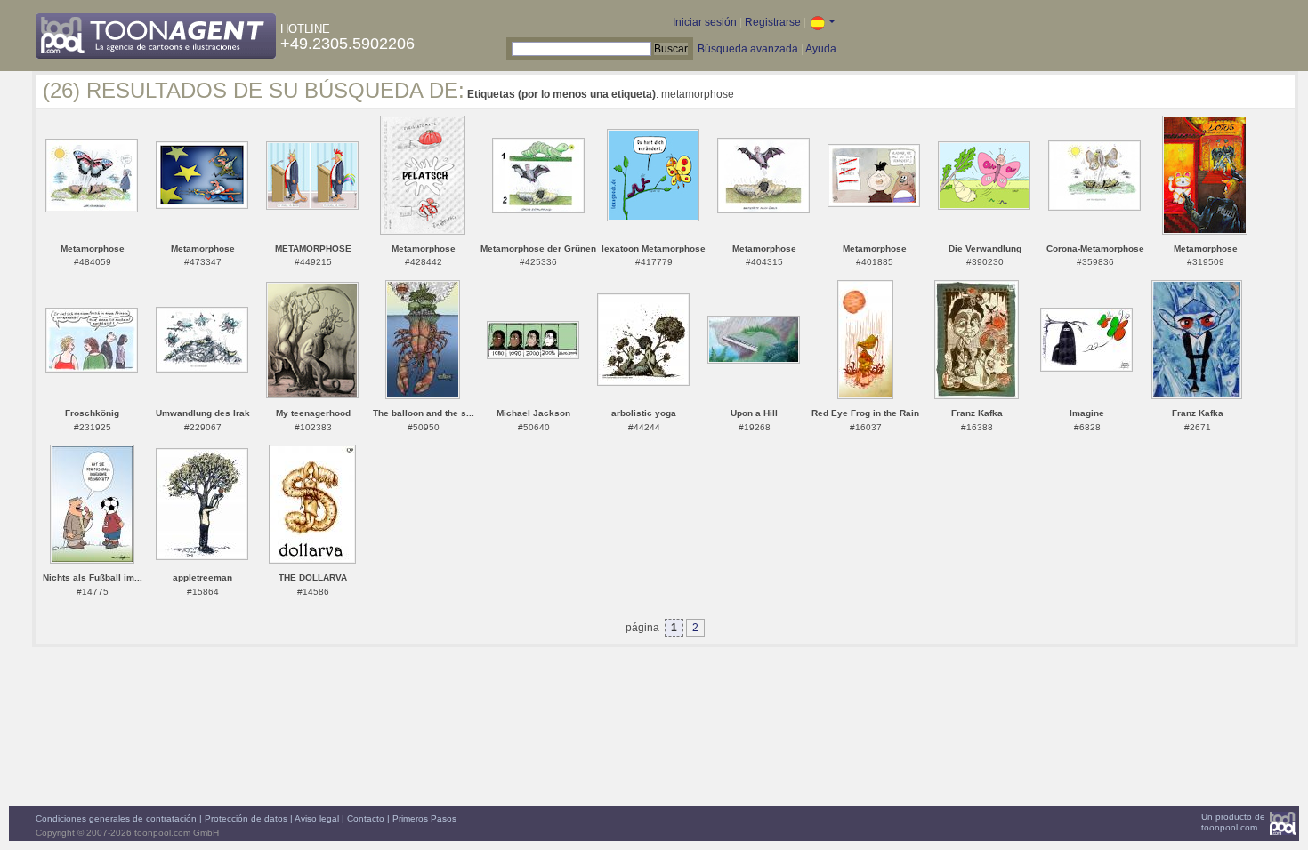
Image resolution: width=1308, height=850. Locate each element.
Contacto (365, 818)
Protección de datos (246, 818)
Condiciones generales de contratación (116, 818)
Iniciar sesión (705, 22)
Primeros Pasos (424, 818)
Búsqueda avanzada (748, 49)
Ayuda (820, 49)
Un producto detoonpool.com (1233, 822)
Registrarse (773, 22)
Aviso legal (317, 818)
